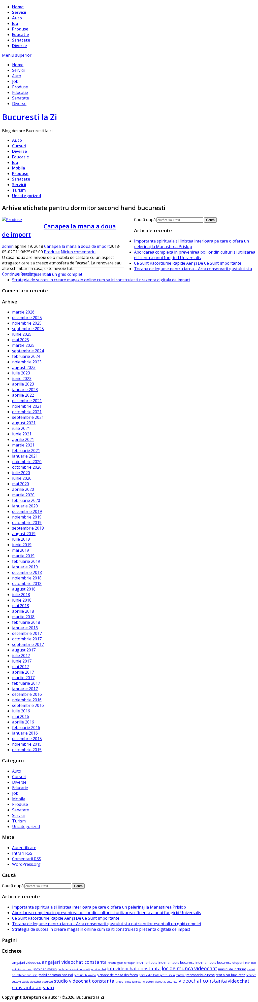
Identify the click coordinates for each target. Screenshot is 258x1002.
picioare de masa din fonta (117, 975)
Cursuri (19, 146)
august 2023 (24, 367)
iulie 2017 (21, 655)
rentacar (180, 975)
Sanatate (21, 40)
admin (8, 246)
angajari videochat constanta (74, 962)
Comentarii (26, 858)
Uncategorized (26, 195)
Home (18, 7)
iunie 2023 (21, 378)
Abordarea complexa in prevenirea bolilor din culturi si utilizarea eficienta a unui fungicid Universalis (194, 254)
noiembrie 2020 (27, 461)
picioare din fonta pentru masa (157, 975)
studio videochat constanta (84, 981)
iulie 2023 (21, 373)
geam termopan (126, 962)
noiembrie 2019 (27, 517)
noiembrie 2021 (27, 406)
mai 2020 (20, 484)
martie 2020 (23, 495)
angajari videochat (26, 962)
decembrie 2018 (27, 572)
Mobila (18, 168)
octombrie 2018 (27, 583)
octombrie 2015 (27, 749)
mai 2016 (20, 716)
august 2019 (24, 533)
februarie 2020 (26, 500)
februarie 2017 (26, 683)
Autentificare (24, 847)
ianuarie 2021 (25, 456)
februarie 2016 (26, 727)
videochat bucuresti (166, 981)
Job (15, 23)
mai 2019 (20, 550)
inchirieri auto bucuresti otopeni (220, 962)
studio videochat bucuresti (37, 981)
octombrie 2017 (27, 639)
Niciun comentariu (78, 252)
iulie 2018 (21, 594)
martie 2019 (23, 556)
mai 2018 (20, 605)
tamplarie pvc (123, 981)
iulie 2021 (21, 428)
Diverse (19, 45)
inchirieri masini (45, 969)
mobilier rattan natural (56, 975)
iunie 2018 (21, 600)
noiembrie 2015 (27, 744)
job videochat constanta (134, 968)
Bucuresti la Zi (29, 117)
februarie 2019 (26, 561)
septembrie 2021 (28, 417)
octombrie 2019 (27, 522)
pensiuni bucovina (85, 975)
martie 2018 (23, 616)
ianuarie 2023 (25, 389)
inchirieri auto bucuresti (176, 962)
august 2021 (24, 423)
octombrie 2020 (27, 467)
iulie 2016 (21, 711)
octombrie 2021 (27, 411)
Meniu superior (16, 55)
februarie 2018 (26, 622)
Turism (19, 190)
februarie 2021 (26, 450)
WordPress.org (26, 864)
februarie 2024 (26, 356)
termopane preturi (143, 981)
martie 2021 (23, 445)
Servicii (19, 12)
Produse (20, 29)
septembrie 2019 (28, 528)
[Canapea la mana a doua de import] (12, 219)
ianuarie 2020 (25, 506)
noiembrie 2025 (27, 323)
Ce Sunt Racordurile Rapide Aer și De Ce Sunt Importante (187, 263)
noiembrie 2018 (27, 578)
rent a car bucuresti (230, 975)
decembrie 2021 (27, 400)
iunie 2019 (21, 544)
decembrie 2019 (27, 511)
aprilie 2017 (23, 672)
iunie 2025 (21, 334)
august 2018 (24, 589)
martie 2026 (23, 312)
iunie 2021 (21, 434)
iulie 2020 (21, 472)
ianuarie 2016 (25, 733)
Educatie (20, 34)
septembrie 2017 (28, 644)
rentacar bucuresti (200, 975)
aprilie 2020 (23, 489)
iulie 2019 (21, 539)
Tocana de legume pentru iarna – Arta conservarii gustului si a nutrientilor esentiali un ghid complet (106, 923)
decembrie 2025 (27, 317)
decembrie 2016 (27, 694)
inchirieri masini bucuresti (74, 969)
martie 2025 (23, 345)
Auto (17, 18)
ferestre (112, 962)
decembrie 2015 (27, 738)
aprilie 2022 (23, 395)
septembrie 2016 (28, 705)
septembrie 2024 (28, 351)
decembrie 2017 (27, 633)
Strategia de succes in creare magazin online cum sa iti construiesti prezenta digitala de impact (101, 280)
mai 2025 (20, 339)
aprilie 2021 (23, 439)
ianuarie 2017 (25, 689)
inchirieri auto (147, 962)
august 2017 (24, 650)
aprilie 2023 (23, 384)
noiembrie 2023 (27, 362)
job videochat (98, 969)
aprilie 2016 (23, 722)
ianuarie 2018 (25, 628)
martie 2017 (23, 677)
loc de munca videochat (189, 968)
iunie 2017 (21, 661)
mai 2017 (20, 666)
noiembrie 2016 (27, 700)
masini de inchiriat (232, 969)
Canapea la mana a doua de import (77, 246)
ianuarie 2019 (25, 567)
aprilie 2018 (23, 611)
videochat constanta (203, 980)
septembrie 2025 (28, 328)
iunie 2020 (21, 478)
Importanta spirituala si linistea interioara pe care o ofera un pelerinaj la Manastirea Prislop (191, 243)
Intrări (22, 853)
